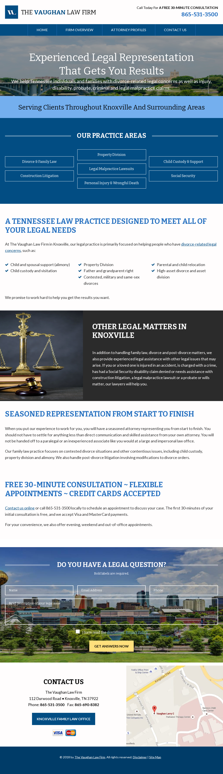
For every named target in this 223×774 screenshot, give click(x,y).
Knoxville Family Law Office (63, 719)
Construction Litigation (39, 176)
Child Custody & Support (183, 162)
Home (42, 30)
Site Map (155, 757)
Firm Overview (79, 30)
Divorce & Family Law (39, 162)
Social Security (183, 176)
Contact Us (175, 30)
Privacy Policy (137, 632)
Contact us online (20, 508)
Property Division (112, 155)
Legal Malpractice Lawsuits (111, 169)
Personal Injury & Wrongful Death (111, 183)
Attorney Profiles (128, 30)
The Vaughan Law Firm (89, 757)
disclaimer (115, 632)
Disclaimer (140, 757)
